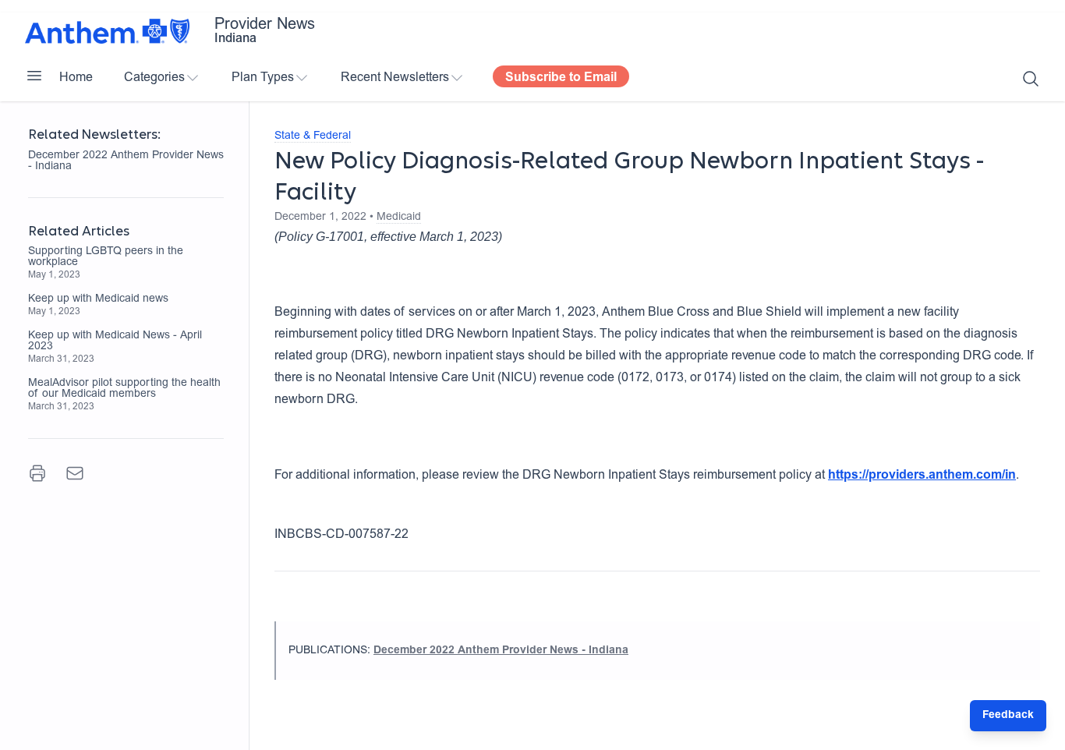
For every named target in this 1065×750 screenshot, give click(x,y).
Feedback (1008, 715)
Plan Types (263, 78)
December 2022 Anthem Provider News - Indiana (126, 161)
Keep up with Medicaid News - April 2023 (115, 341)
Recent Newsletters (395, 78)
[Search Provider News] (1030, 78)
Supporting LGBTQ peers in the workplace (105, 257)
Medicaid (399, 217)
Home (76, 78)
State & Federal (312, 136)
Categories (154, 78)
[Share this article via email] (74, 473)
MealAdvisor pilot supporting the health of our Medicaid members (124, 389)
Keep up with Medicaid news (98, 299)
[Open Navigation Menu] (34, 75)
